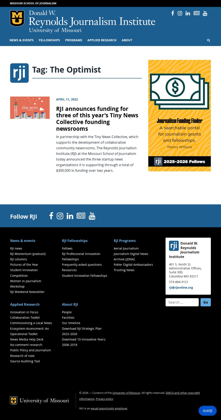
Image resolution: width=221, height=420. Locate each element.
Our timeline (71, 323)
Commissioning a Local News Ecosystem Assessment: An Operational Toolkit (31, 328)
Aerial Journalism (126, 248)
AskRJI (207, 410)
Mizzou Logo (17, 18)
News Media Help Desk (26, 339)
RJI (92, 19)
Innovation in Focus (24, 312)
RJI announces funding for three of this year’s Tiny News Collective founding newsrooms (97, 118)
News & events (21, 40)
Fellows (67, 248)
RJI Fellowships (75, 240)
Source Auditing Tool (25, 361)
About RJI (70, 304)
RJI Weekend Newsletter (27, 292)
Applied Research (102, 40)
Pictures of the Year (24, 264)
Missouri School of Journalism (33, 3)
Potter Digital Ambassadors (133, 264)
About (127, 40)
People (67, 312)
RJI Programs (125, 240)
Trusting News (124, 270)
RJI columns (18, 259)
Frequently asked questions (82, 264)
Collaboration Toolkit (25, 317)
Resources (69, 270)
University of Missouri (55, 30)
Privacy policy (104, 399)
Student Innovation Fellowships (84, 276)
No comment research (26, 345)
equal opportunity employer (109, 408)
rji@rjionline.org (181, 287)
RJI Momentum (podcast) (28, 254)
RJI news (16, 248)
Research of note (22, 356)
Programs (73, 40)
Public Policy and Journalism (30, 350)
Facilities (68, 317)
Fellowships (49, 40)
